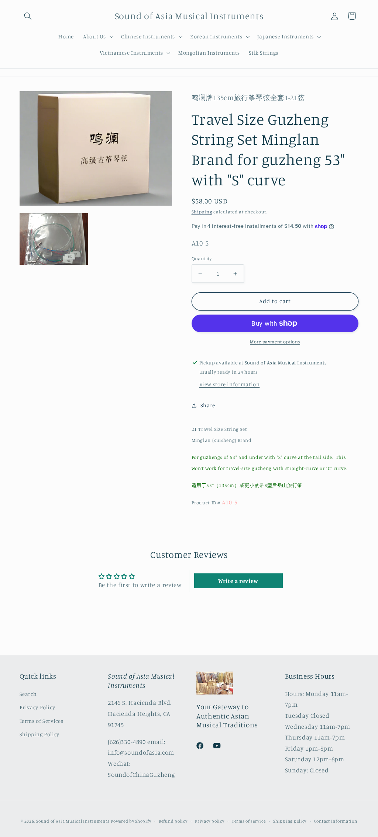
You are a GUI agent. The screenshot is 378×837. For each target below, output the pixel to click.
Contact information (335, 821)
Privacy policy (209, 821)
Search (28, 694)
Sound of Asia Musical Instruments (72, 821)
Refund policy (173, 821)
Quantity (202, 258)
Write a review (238, 580)
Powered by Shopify (131, 821)
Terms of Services (41, 721)
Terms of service (249, 821)
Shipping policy (289, 821)
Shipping (202, 212)
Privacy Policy (37, 707)
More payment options (275, 341)
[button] (28, 15)
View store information (229, 384)
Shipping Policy (39, 734)
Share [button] (207, 405)
